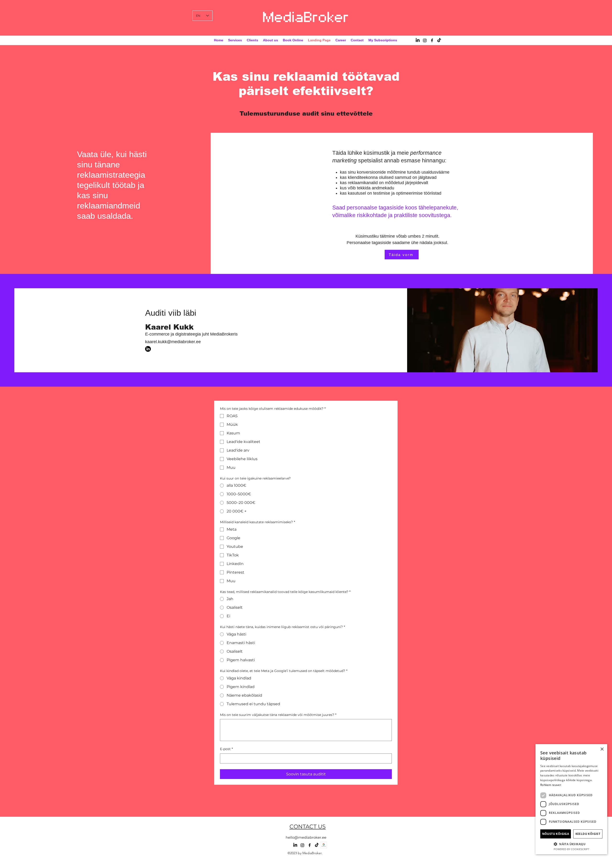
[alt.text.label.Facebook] (432, 40)
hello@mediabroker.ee (306, 837)
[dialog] (571, 799)
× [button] (602, 749)
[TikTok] (439, 40)
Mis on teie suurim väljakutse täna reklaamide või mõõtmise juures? (278, 715)
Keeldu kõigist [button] (588, 834)
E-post (226, 749)
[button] (571, 844)
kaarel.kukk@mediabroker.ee (173, 341)
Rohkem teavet (550, 785)
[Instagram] (424, 40)
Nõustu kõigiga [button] (555, 834)
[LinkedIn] (417, 40)
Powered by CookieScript (571, 849)
